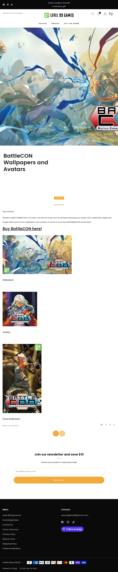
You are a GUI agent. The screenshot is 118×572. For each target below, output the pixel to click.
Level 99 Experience (12, 515)
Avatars (6, 332)
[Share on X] (106, 425)
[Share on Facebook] (101, 425)
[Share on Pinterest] (110, 425)
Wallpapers (8, 279)
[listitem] (59, 4)
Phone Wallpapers (11, 418)
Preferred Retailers (11, 548)
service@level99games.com (74, 515)
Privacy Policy (9, 534)
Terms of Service (10, 529)
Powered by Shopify (10, 568)
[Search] (92, 13)
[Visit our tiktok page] (12, 5)
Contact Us (8, 524)
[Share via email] (114, 425)
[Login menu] (111, 14)
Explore (43, 23)
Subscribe (59, 480)
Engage (55, 23)
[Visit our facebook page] (4, 5)
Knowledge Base (11, 520)
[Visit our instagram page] (8, 5)
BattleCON (59, 205)
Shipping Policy (10, 543)
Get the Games (71, 23)
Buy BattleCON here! (22, 228)
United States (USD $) (12, 13)
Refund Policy (9, 539)
